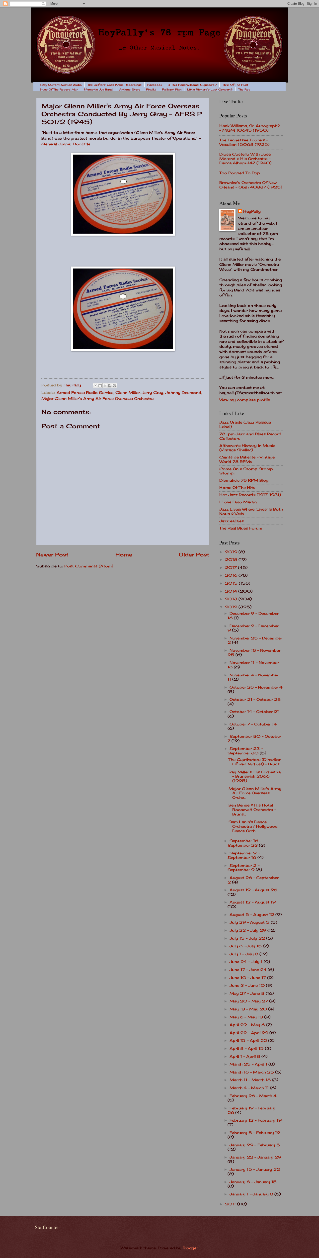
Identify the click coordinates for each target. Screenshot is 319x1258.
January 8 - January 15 (253, 1182)
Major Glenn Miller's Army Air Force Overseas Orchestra (97, 398)
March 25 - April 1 (249, 1064)
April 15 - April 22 (249, 1040)
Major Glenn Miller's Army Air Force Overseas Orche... (255, 793)
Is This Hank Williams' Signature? (192, 85)
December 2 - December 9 (253, 628)
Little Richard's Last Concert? (210, 89)
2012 (232, 607)
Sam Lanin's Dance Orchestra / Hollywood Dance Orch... (253, 826)
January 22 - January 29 (255, 1157)
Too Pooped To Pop (239, 173)
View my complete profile (244, 400)
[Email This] (95, 385)
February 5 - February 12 (255, 1133)
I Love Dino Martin (238, 502)
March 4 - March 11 (250, 1088)
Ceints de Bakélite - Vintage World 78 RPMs (247, 459)
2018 (232, 559)
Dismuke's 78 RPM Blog (243, 480)
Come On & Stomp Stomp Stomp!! (246, 471)
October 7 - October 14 (253, 724)
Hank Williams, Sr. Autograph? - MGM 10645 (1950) (249, 128)
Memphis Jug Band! (98, 89)
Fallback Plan (171, 89)
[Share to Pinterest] (114, 385)
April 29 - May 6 (248, 1025)
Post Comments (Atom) (88, 566)
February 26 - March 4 (253, 1096)
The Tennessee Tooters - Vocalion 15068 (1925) (244, 142)
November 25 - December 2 (255, 640)
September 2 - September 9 (243, 867)
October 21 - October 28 (255, 699)
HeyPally (252, 211)
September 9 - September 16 (243, 855)
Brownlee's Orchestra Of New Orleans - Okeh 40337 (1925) (250, 184)
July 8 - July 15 (246, 946)
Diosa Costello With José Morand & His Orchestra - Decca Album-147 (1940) (245, 158)
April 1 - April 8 (245, 1056)
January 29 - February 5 (255, 1145)
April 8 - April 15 (247, 1048)
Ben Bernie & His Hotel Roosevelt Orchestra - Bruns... (252, 809)
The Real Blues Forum (240, 528)
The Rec (244, 89)
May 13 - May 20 (249, 1009)
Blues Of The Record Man (59, 89)
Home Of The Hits (237, 487)
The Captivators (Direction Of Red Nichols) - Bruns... (255, 761)
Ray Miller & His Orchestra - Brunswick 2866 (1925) (255, 776)
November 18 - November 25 (254, 652)
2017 (231, 567)
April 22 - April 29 (249, 1033)
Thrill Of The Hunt (235, 85)
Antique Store (129, 89)
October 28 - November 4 (256, 687)
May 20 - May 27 (249, 1001)
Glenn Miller (127, 392)
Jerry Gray (152, 392)
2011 (231, 1204)
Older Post (194, 554)
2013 (232, 599)
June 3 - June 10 (248, 985)
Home (123, 554)
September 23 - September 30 (245, 750)
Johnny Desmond (183, 392)
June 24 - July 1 (247, 962)
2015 (232, 583)
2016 (232, 575)
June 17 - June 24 (249, 970)
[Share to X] (104, 385)
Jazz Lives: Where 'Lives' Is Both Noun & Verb (251, 511)
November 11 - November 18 (253, 664)
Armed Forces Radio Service (85, 392)
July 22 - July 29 (248, 930)
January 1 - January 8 (252, 1194)
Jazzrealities (231, 521)
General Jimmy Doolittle (65, 144)
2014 (231, 591)
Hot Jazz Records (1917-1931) (250, 495)
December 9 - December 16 (253, 615)
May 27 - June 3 (248, 993)
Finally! (151, 89)
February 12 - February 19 (256, 1120)
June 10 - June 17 (248, 978)
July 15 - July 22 (248, 938)
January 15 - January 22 (255, 1169)
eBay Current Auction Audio (61, 85)
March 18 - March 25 (252, 1072)
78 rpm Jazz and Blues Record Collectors (250, 436)
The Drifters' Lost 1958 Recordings (114, 85)
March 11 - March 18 (251, 1080)
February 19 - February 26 (251, 1110)
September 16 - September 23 (244, 843)
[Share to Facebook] (109, 385)
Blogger (190, 1248)
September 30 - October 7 (254, 738)
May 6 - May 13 (247, 1017)
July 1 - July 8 (244, 954)
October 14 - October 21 (254, 712)
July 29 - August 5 (250, 922)
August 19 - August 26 (253, 890)
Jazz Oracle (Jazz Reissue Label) (245, 424)
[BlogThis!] (100, 385)
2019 (232, 552)
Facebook (154, 85)
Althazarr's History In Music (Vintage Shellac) (247, 448)
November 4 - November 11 (253, 677)
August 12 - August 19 (253, 902)
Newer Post (52, 554)
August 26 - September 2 (253, 880)
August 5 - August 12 (252, 914)
